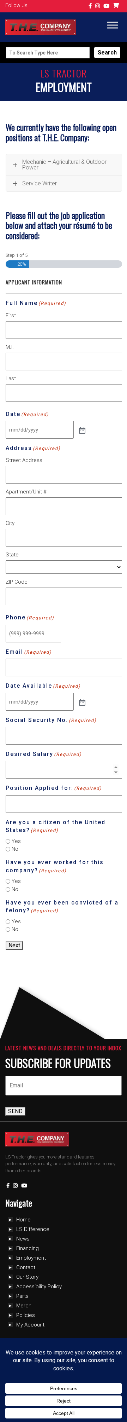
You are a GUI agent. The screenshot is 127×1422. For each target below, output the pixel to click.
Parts (22, 1296)
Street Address (24, 460)
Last (11, 378)
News (23, 1239)
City (10, 523)
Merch (23, 1305)
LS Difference (32, 1229)
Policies (25, 1315)
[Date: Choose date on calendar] (81, 429)
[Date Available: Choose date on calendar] (81, 701)
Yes (16, 841)
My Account (30, 1325)
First (11, 315)
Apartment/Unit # (26, 492)
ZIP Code (17, 582)
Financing (27, 1248)
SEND (15, 1111)
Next (14, 945)
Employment (31, 1258)
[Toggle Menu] (112, 25)
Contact (25, 1267)
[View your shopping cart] (117, 6)
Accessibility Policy (39, 1286)
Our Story (27, 1277)
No (15, 849)
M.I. (10, 347)
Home (23, 1219)
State (12, 554)
